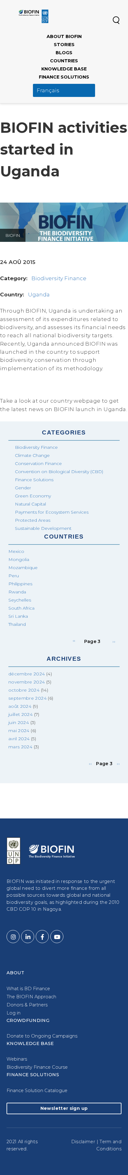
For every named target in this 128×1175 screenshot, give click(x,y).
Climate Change (32, 455)
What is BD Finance (28, 988)
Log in (14, 1013)
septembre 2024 (27, 698)
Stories (64, 44)
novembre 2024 (26, 682)
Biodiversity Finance (58, 278)
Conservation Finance (38, 463)
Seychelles (19, 600)
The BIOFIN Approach (31, 997)
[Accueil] (33, 16)
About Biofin (64, 36)
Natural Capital (30, 504)
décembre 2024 (26, 674)
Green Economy (33, 496)
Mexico (16, 551)
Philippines (20, 584)
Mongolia (18, 559)
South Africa (21, 608)
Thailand (17, 624)
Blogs (64, 52)
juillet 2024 (20, 714)
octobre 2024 (23, 690)
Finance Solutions (64, 77)
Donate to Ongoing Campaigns (42, 1036)
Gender (23, 488)
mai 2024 (19, 730)
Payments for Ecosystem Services (52, 512)
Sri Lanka (18, 616)
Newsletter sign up (64, 1108)
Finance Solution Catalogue (37, 1090)
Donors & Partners (27, 1005)
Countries (64, 61)
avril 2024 (19, 738)
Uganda (39, 294)
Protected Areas (32, 520)
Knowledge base (64, 69)
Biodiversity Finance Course (37, 1067)
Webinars (17, 1059)
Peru (13, 575)
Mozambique (23, 567)
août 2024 (19, 706)
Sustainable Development (43, 528)
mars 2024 (20, 747)
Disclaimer (83, 1141)
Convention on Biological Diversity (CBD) (59, 471)
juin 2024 (18, 722)
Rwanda (17, 592)
